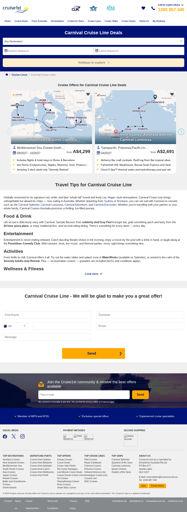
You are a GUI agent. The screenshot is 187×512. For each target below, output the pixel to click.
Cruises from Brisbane (41, 462)
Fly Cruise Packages (67, 469)
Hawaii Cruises (10, 478)
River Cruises (64, 484)
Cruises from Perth (39, 475)
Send (140, 394)
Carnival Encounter (105, 204)
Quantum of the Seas (122, 462)
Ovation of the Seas (121, 472)
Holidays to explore (91, 62)
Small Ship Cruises (66, 487)
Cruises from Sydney (40, 459)
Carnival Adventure (75, 204)
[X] (14, 438)
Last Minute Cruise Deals (69, 472)
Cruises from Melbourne (42, 472)
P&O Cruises (90, 459)
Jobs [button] (143, 485)
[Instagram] (22, 438)
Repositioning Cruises (68, 481)
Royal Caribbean (92, 462)
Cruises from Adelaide (41, 465)
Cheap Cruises (64, 459)
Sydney (108, 201)
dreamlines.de (119, 501)
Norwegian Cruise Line (95, 475)
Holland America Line (95, 472)
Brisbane (122, 201)
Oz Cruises (62, 478)
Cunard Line (90, 478)
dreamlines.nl (136, 501)
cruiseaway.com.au (155, 501)
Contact (8, 501)
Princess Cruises (92, 469)
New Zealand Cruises (13, 462)
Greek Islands (9, 487)
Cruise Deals (63, 462)
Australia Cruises (11, 459)
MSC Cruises (91, 481)
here (112, 402)
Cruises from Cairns (40, 469)
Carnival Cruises (92, 465)
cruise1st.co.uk (175, 501)
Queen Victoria (119, 469)
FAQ (87, 501)
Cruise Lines (19, 74)
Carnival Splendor (28, 204)
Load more (91, 273)
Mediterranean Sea (12, 465)
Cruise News (157, 485)
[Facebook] (5, 438)
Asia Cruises (9, 472)
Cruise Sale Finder (66, 465)
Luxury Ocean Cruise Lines (70, 475)
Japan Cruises (10, 475)
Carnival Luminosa (52, 204)
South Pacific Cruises (13, 469)
